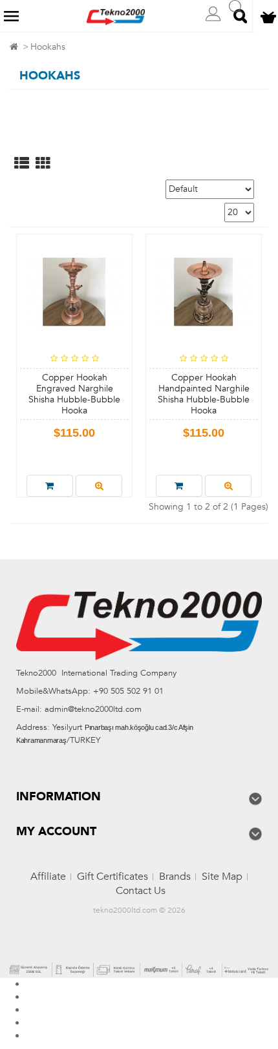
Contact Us (141, 891)
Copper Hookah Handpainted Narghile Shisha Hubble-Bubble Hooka (204, 394)
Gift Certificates (112, 876)
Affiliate (48, 876)
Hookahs (47, 47)
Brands (175, 876)
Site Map (222, 876)
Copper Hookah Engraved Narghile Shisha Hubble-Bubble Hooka (74, 394)
